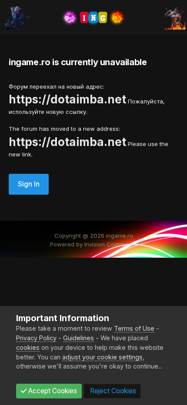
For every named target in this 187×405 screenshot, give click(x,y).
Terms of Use (134, 328)
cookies (28, 347)
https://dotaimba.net (67, 99)
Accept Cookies (52, 391)
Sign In (29, 184)
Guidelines (78, 338)
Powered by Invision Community (93, 244)
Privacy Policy (36, 338)
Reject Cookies (112, 391)
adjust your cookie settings (102, 357)
